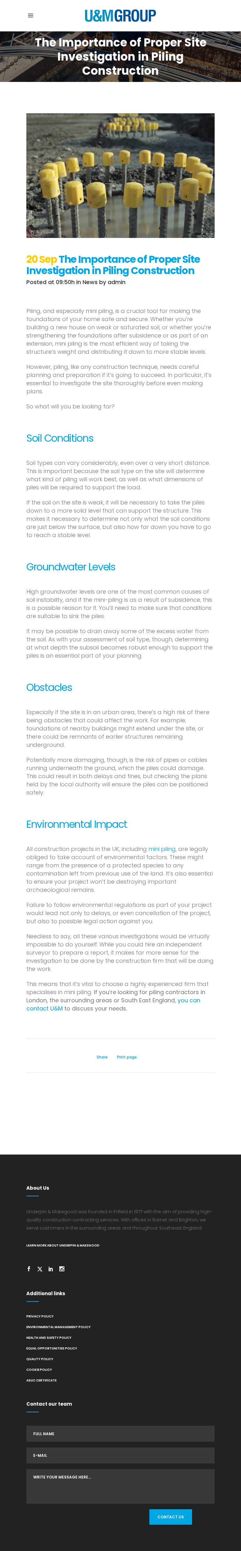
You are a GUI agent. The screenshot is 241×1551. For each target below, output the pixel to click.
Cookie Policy (39, 1369)
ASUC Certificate (41, 1380)
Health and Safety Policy (49, 1337)
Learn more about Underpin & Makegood (62, 1245)
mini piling (162, 849)
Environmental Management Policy (58, 1327)
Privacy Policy (40, 1316)
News (90, 282)
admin (117, 282)
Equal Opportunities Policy (51, 1348)
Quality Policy (39, 1359)
